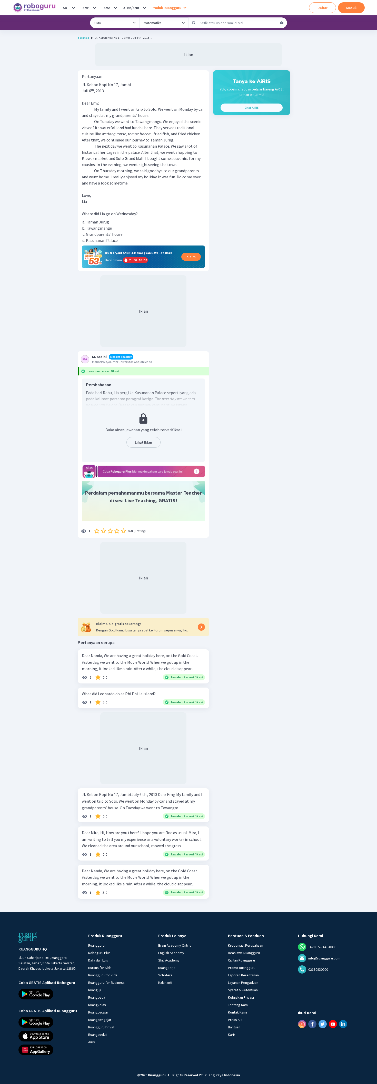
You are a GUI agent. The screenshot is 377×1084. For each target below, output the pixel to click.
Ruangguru (96, 945)
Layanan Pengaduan (243, 982)
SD (65, 7)
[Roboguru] (35, 7)
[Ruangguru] (27, 938)
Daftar (323, 7)
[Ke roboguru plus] (143, 471)
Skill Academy (169, 960)
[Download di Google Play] (48, 994)
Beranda (83, 37)
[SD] (73, 8)
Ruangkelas (97, 1005)
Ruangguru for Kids (102, 975)
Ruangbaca (96, 997)
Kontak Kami (237, 1012)
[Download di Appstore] (48, 1035)
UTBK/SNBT (132, 7)
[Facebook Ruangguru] (312, 1024)
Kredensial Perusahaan (245, 945)
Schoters (165, 975)
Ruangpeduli (97, 1034)
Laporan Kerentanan (243, 975)
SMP (86, 7)
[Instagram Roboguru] (302, 1024)
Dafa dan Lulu (98, 960)
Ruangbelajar (98, 1012)
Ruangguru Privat (101, 1027)
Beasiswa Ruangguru (244, 952)
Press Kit (235, 1019)
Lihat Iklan (143, 442)
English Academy (171, 952)
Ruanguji (94, 990)
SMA (107, 7)
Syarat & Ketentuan (243, 990)
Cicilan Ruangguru (241, 960)
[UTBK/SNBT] (144, 8)
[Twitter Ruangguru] (323, 1024)
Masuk (351, 7)
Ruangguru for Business (106, 982)
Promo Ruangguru (241, 967)
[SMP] (94, 8)
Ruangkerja (166, 967)
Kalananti (165, 982)
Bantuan (234, 1027)
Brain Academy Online (175, 945)
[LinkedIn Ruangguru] (343, 1024)
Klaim (191, 256)
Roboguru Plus (99, 952)
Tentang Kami (238, 1005)
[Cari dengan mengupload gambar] (281, 22)
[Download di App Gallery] (48, 1049)
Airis (91, 1042)
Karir (231, 1034)
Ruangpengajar (99, 1019)
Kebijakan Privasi (241, 997)
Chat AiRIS (252, 107)
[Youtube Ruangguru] (333, 1024)
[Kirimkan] (193, 22)
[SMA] (115, 8)
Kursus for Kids (100, 967)
